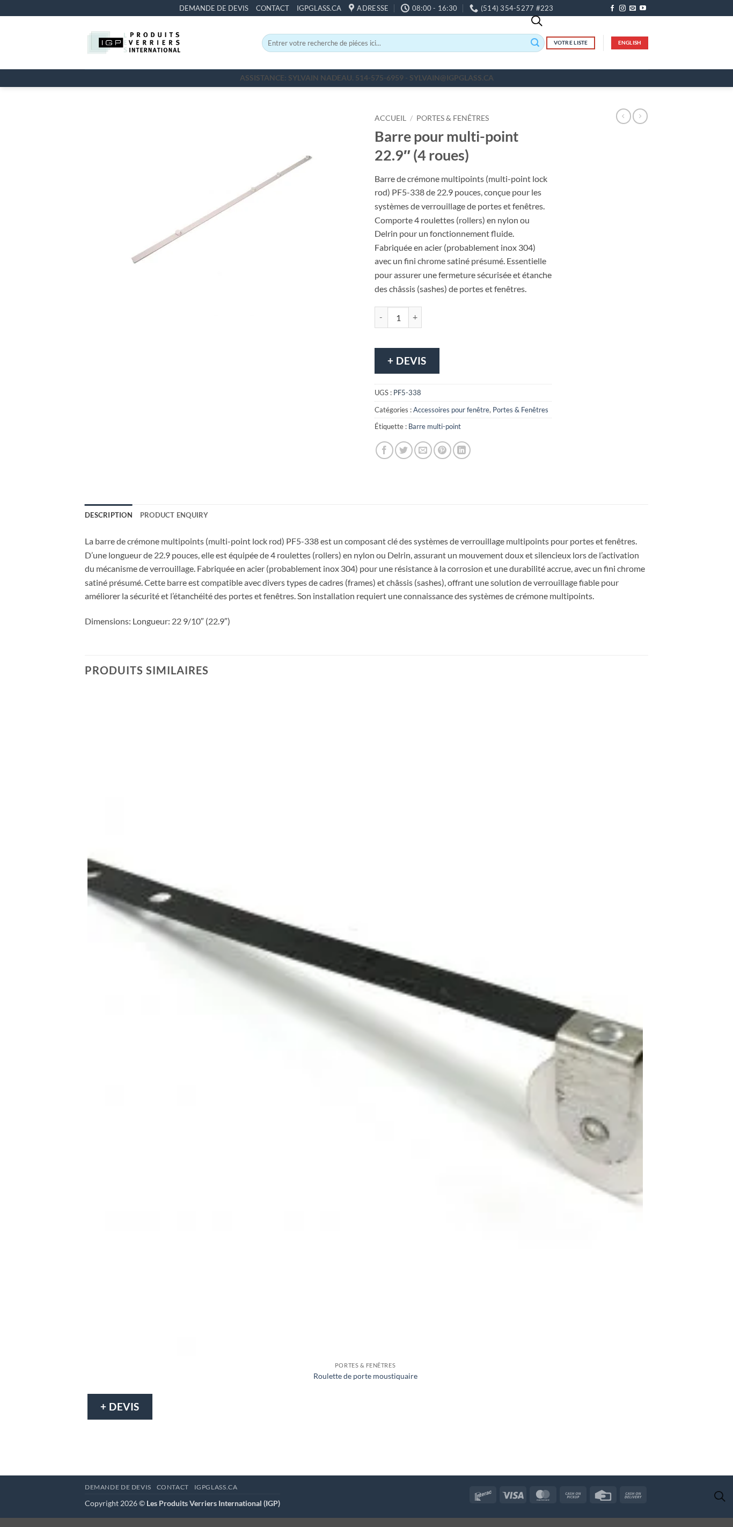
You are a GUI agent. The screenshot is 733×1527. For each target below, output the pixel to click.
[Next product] (623, 115)
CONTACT (272, 8)
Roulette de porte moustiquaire (365, 1375)
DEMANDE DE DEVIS (213, 8)
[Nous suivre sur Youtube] (643, 8)
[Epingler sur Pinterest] (442, 450)
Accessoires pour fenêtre (451, 409)
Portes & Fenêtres (452, 118)
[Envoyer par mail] (423, 450)
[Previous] (95, 326)
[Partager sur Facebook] (384, 450)
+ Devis (407, 360)
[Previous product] (640, 115)
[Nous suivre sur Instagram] (622, 8)
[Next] (124, 326)
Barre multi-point (434, 426)
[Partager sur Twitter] (404, 450)
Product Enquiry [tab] (174, 515)
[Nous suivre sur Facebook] (612, 8)
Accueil (390, 118)
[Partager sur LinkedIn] (462, 450)
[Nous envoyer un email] (632, 8)
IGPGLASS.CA (319, 8)
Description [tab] (109, 515)
